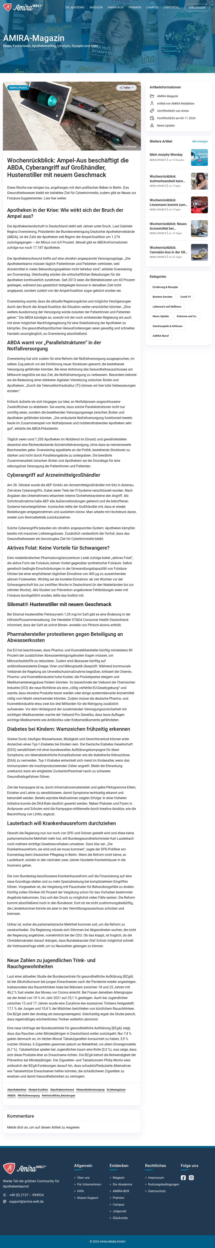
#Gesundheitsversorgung (90, 1089)
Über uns (83, 1178)
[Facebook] (184, 1178)
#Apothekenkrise (16, 1089)
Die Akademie (75, 7)
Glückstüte (120, 1218)
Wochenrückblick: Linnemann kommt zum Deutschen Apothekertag (168, 205)
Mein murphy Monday (166, 155)
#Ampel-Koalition (38, 1089)
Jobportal (171, 7)
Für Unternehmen (89, 1184)
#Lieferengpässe (116, 1089)
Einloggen (197, 7)
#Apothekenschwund (62, 1089)
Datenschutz (157, 1191)
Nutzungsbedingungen (163, 1184)
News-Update (166, 125)
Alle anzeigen (200, 141)
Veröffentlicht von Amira (173, 111)
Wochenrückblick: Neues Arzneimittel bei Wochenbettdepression (168, 228)
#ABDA (11, 1095)
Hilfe (80, 1191)
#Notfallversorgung (29, 1095)
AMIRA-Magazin (167, 96)
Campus (152, 7)
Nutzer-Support (87, 1198)
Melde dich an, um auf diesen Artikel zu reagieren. (43, 1127)
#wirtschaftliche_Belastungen (58, 1095)
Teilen (127, 87)
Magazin (96, 7)
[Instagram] (191, 1178)
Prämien (134, 7)
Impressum (156, 1178)
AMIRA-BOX (115, 7)
